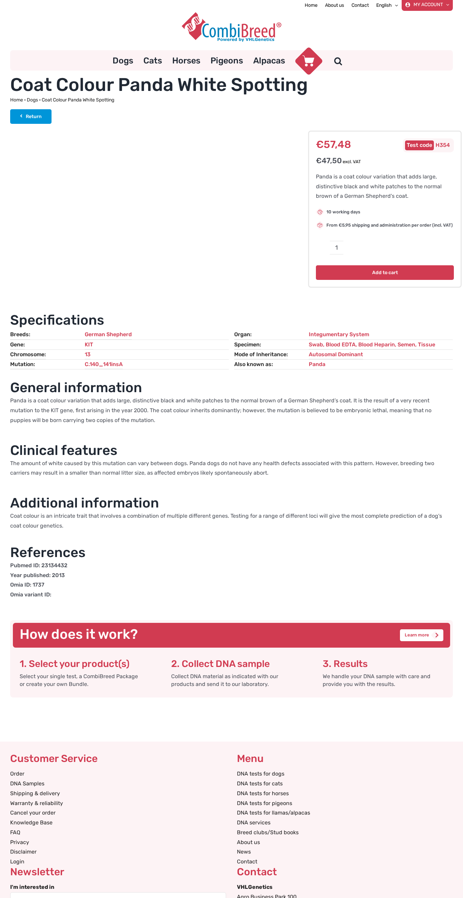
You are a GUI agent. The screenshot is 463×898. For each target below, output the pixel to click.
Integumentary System (339, 334)
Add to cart (385, 272)
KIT (89, 344)
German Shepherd (108, 334)
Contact (247, 861)
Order (17, 773)
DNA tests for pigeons (264, 803)
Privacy (19, 842)
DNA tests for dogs (260, 773)
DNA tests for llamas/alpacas (273, 812)
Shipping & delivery (35, 793)
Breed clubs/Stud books (268, 832)
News (244, 851)
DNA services (253, 822)
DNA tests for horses (263, 793)
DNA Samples (27, 783)
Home (16, 100)
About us (248, 842)
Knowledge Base (31, 822)
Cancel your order (33, 812)
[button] (338, 60)
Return (34, 116)
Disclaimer (23, 851)
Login (17, 861)
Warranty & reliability (36, 803)
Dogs (32, 100)
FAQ (15, 832)
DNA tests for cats (260, 783)
